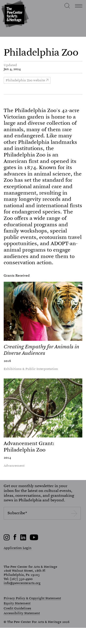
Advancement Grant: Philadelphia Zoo (29, 446)
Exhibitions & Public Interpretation (31, 369)
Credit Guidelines (17, 608)
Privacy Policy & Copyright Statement (32, 598)
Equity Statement (17, 603)
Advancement (14, 465)
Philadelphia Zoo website (25, 80)
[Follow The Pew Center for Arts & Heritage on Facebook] (15, 539)
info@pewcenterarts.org (22, 583)
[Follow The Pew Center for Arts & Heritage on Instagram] (7, 539)
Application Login (17, 548)
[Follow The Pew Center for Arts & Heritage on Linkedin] (23, 539)
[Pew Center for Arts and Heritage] (14, 14)
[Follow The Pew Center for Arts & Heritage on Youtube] (34, 539)
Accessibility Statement (22, 613)
